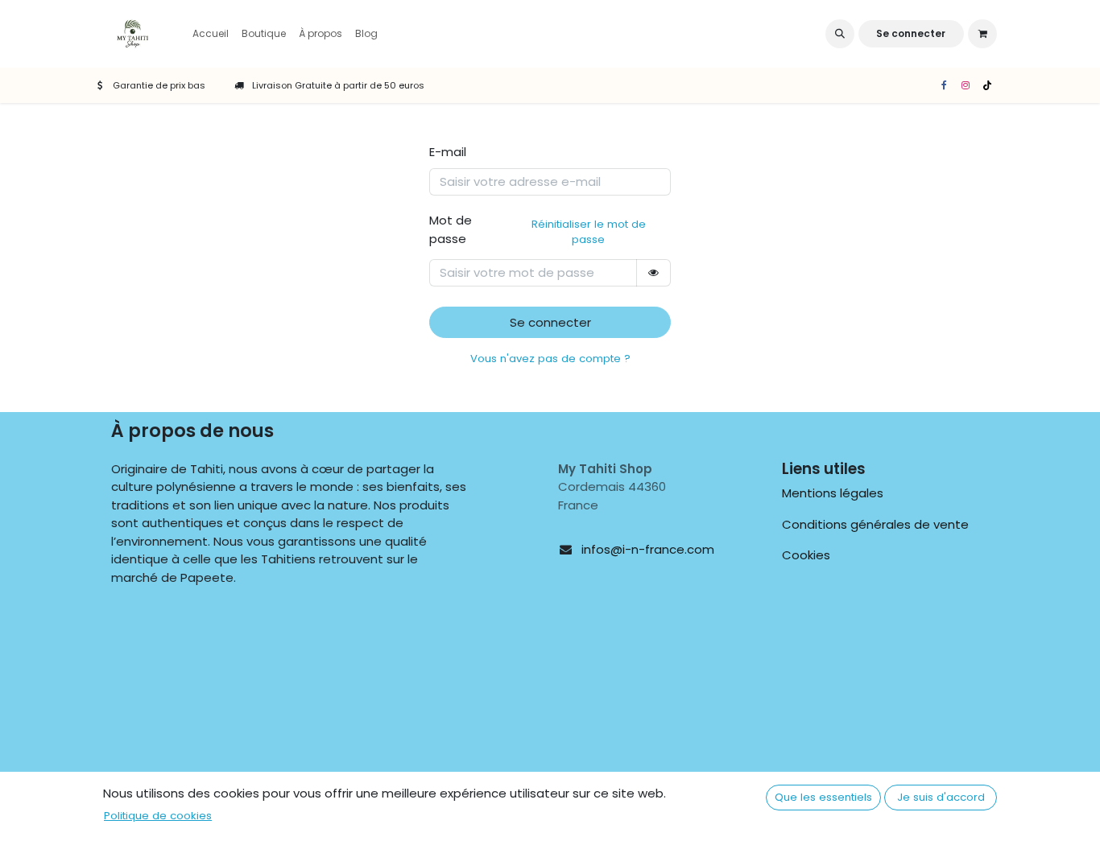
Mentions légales (832, 492)
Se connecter (910, 33)
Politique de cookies (158, 815)
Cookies (806, 554)
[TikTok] (987, 85)
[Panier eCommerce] (982, 33)
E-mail (447, 151)
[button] (839, 33)
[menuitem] (210, 33)
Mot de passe (537, 229)
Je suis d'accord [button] (941, 797)
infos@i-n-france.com (647, 549)
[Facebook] (943, 85)
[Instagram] (965, 85)
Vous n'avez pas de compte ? (550, 358)
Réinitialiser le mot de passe (588, 232)
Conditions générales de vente (875, 524)
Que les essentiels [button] (823, 797)
